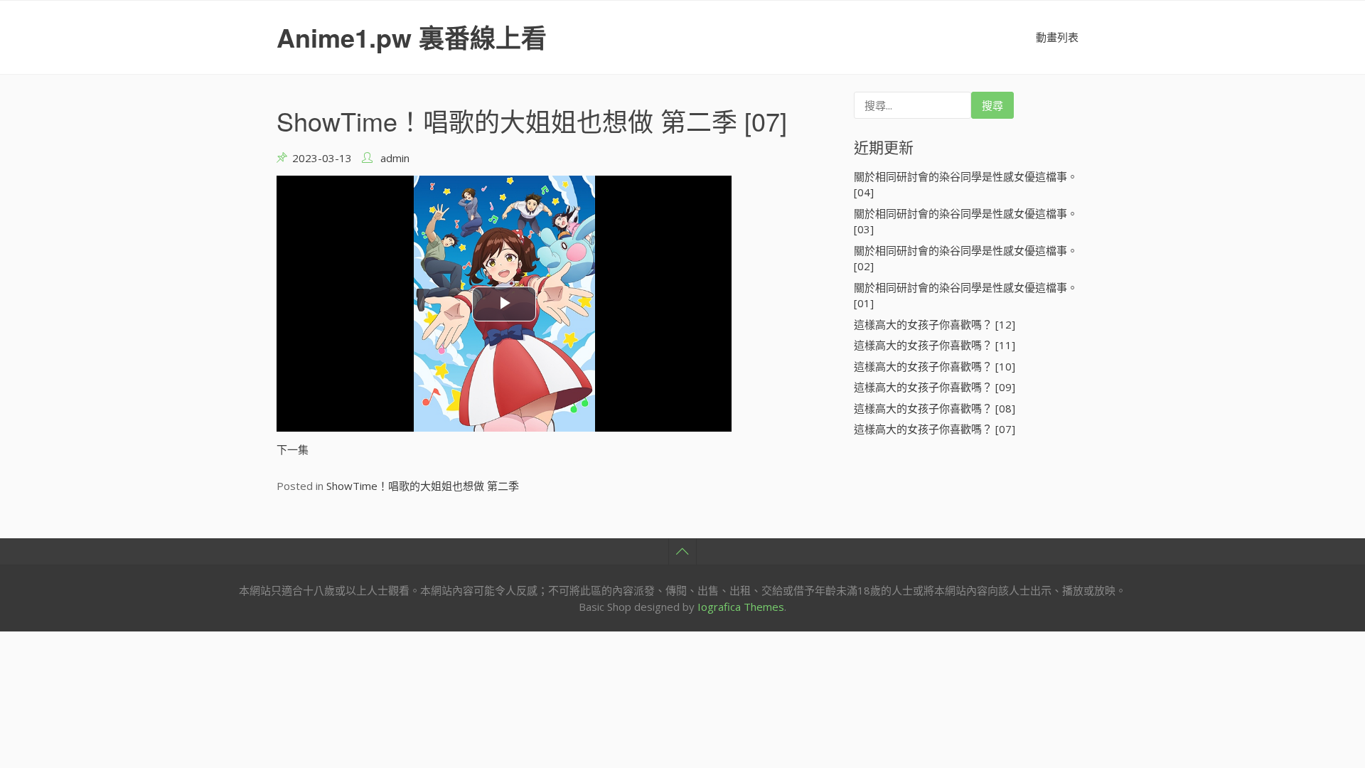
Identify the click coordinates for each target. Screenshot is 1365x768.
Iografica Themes (740, 606)
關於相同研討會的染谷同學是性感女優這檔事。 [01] (966, 295)
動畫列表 (1057, 37)
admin (395, 158)
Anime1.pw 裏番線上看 (412, 36)
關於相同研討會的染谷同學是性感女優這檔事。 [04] (966, 184)
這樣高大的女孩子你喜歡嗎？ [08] (934, 408)
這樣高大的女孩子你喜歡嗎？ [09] (934, 387)
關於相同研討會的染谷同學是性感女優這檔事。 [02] (966, 258)
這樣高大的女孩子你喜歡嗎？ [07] (934, 429)
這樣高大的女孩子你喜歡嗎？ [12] (934, 324)
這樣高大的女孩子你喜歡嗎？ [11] (934, 345)
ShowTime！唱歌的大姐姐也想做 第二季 (422, 486)
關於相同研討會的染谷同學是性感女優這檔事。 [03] (966, 221)
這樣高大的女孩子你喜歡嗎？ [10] (934, 366)
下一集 (293, 449)
